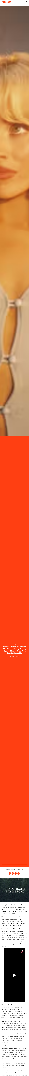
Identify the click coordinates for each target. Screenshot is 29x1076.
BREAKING (15, 4)
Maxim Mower (15, 656)
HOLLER (3, 4)
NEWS (9, 4)
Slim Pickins (13, 913)
